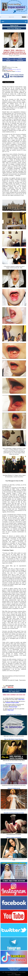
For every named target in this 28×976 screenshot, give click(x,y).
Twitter (8, 58)
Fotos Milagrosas (18, 71)
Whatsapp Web (20, 60)
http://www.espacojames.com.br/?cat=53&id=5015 (12, 69)
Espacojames (17, 974)
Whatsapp (8, 60)
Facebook (20, 58)
